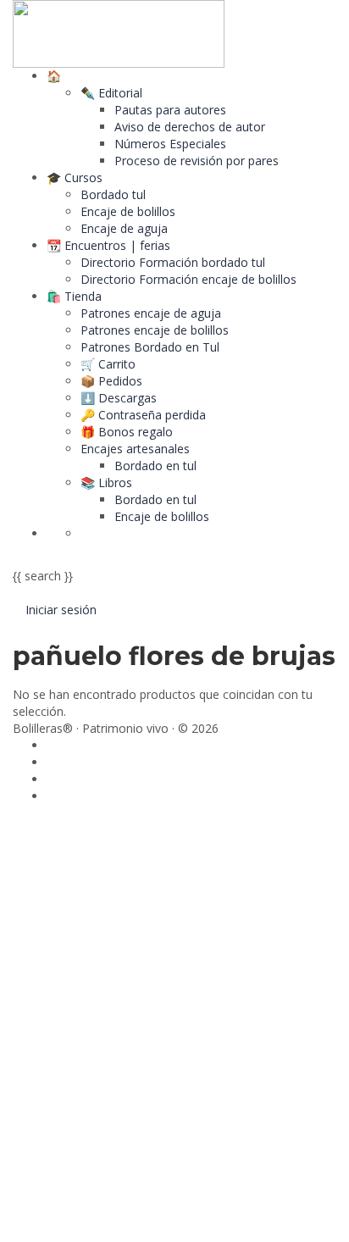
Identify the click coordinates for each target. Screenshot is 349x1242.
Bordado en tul (155, 465)
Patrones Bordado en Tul (149, 347)
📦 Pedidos (111, 381)
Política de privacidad (139, 1040)
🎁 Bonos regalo (126, 432)
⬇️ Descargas (118, 398)
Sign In (140, 1216)
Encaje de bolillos (127, 211)
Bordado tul (113, 194)
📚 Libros (106, 482)
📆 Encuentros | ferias (108, 245)
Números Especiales (170, 144)
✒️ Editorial (111, 93)
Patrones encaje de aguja (150, 313)
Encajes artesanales (135, 449)
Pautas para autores (170, 110)
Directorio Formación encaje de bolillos (188, 279)
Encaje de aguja (124, 228)
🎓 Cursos (74, 177)
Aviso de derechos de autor (189, 127)
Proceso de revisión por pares (196, 160)
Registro (97, 1216)
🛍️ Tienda (74, 296)
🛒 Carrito (108, 364)
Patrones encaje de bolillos (154, 330)
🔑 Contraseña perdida (143, 415)
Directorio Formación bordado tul (172, 262)
